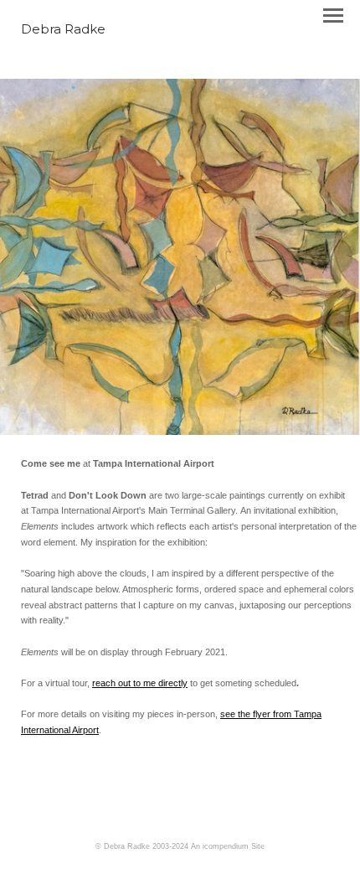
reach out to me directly (140, 683)
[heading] (63, 30)
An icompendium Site (228, 846)
